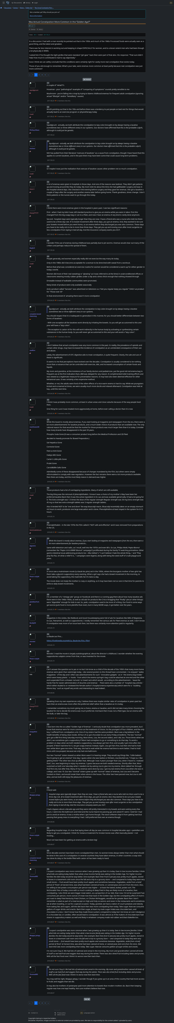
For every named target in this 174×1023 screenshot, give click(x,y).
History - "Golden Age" (26, 8)
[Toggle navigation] (3, 3)
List (32, 26)
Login (36, 3)
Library (27, 3)
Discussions (17, 3)
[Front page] (1, 8)
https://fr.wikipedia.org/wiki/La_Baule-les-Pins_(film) (68, 640)
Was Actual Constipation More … (44, 8)
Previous (88, 79)
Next (86, 999)
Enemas (15, 8)
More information (36, 16)
